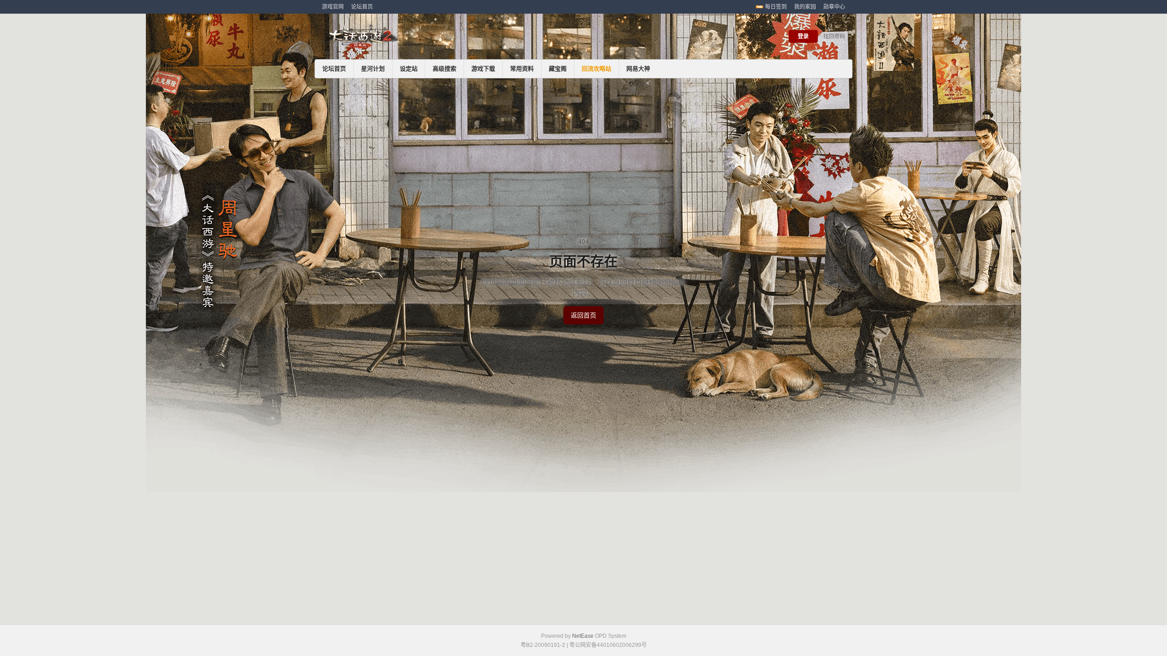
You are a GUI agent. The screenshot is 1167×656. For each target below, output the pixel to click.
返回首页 (583, 315)
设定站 (409, 68)
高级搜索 (444, 68)
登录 (803, 36)
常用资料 (522, 68)
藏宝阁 (558, 68)
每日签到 (776, 7)
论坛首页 (362, 7)
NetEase (583, 636)
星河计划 (373, 68)
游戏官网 (333, 7)
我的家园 (805, 7)
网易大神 (638, 68)
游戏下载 (483, 68)
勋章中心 (834, 7)
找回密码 (834, 36)
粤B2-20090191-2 (543, 645)
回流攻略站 (596, 68)
